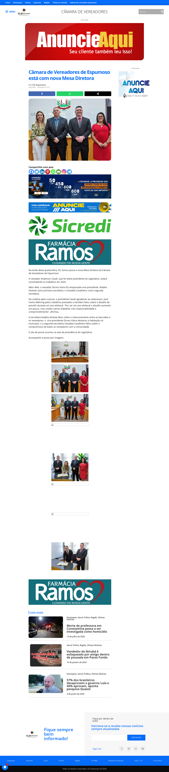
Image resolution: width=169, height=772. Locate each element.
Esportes (37, 2)
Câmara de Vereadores (84, 11)
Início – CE (138, 761)
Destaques (17, 2)
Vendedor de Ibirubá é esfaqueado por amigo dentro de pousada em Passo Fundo (88, 654)
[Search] (162, 11)
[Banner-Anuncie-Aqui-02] (70, 207)
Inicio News (157, 761)
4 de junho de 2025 (75, 694)
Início (8, 2)
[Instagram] (63, 171)
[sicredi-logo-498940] (70, 225)
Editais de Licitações (115, 761)
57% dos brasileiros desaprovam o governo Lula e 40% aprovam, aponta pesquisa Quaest (88, 684)
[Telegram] (69, 171)
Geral (46, 761)
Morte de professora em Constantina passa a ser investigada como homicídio (87, 629)
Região (47, 2)
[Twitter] (36, 171)
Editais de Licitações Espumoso (83, 2)
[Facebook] (31, 171)
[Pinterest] (47, 171)
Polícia (28, 2)
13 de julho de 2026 (76, 636)
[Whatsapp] (53, 171)
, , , (84, 645)
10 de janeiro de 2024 (77, 662)
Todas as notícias (60, 2)
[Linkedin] (42, 171)
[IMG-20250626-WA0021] (70, 186)
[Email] (58, 171)
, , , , (86, 618)
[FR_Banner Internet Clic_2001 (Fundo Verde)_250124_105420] (70, 251)
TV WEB (94, 761)
